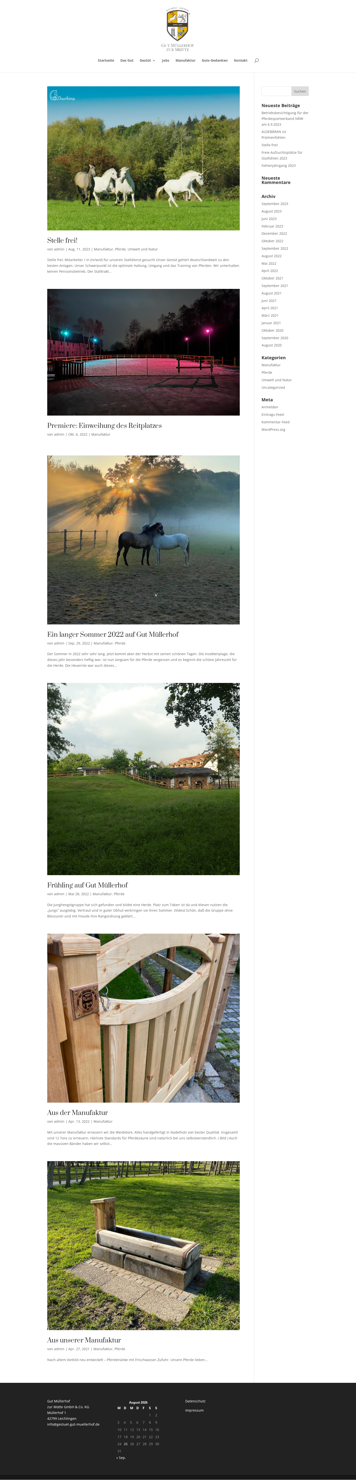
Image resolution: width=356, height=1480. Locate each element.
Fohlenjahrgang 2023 (279, 165)
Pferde (120, 249)
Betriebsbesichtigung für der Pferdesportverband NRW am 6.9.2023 (285, 118)
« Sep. (121, 1457)
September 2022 (275, 248)
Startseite (106, 61)
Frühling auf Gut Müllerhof (87, 885)
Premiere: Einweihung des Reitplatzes (104, 426)
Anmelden (270, 407)
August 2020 (272, 345)
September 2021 (275, 285)
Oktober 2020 (272, 330)
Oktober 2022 (272, 241)
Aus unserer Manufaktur (84, 1340)
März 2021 (270, 315)
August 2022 (272, 256)
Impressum (194, 1410)
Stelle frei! (62, 240)
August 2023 (272, 211)
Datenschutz (195, 1401)
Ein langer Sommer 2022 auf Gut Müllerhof (112, 634)
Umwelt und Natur (143, 249)
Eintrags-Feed (273, 414)
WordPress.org (273, 429)
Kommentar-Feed (276, 422)
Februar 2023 (272, 226)
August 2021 (272, 293)
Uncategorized (273, 387)
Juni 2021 (269, 300)
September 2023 (275, 203)
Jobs (165, 61)
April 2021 (270, 308)
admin (59, 249)
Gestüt (145, 61)
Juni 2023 (269, 218)
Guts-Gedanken (215, 61)
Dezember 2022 (274, 233)
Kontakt (241, 61)
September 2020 (275, 338)
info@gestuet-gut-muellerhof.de (73, 1424)
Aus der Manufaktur (77, 1113)
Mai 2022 (269, 263)
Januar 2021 (271, 323)
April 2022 (270, 270)
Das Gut (126, 61)
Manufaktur (185, 61)
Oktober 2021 (272, 278)
